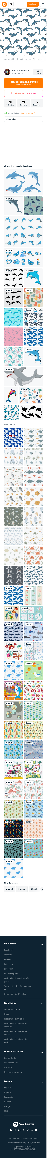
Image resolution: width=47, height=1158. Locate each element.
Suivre (38, 73)
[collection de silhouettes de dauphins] (13, 295)
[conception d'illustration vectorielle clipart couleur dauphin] (13, 204)
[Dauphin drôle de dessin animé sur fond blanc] (23, 493)
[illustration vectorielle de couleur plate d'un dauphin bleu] (13, 473)
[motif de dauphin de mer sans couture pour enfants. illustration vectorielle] (13, 1018)
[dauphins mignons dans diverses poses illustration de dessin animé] (23, 180)
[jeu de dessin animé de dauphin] (23, 275)
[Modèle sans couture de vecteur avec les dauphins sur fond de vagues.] (13, 374)
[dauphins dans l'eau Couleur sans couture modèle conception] (13, 958)
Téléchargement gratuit (24, 83)
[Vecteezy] (4, 4)
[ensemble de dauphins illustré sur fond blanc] (13, 334)
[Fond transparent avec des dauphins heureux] (13, 394)
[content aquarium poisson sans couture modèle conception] (13, 1136)
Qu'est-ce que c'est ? (27, 113)
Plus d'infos (11, 117)
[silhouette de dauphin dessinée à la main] (15, 561)
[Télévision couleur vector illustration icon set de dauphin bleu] (23, 249)
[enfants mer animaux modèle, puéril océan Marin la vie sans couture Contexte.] (13, 606)
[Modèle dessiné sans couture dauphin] (11, 545)
